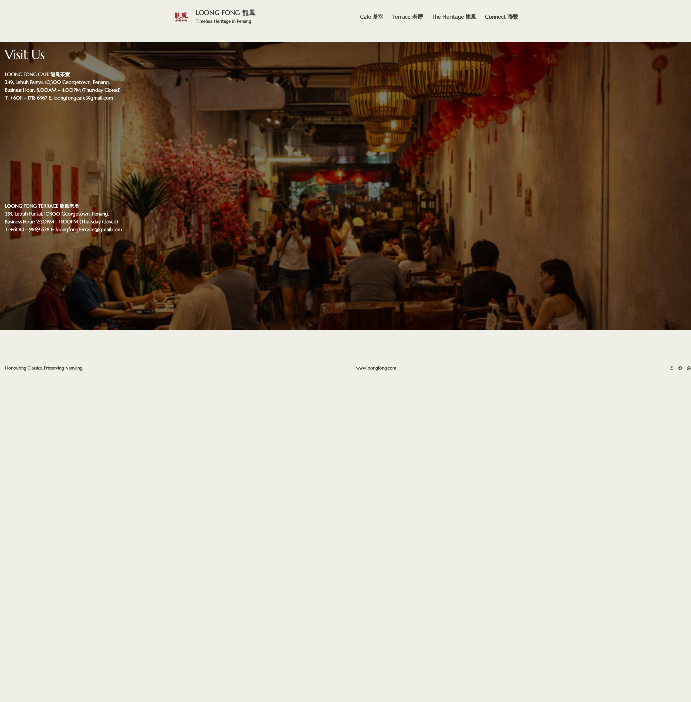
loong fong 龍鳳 (226, 13)
